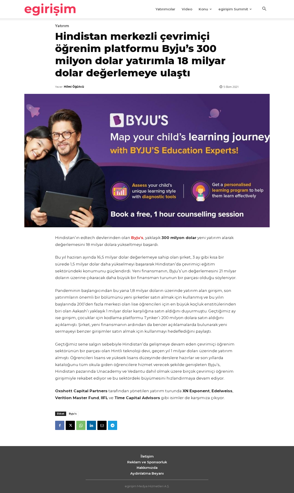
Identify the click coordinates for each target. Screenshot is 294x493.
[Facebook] (59, 425)
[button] (264, 9)
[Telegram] (112, 425)
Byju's (73, 413)
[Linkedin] (91, 425)
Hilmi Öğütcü (74, 86)
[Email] (102, 425)
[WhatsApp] (80, 425)
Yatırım (62, 26)
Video (187, 9)
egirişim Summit (233, 9)
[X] (70, 425)
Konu (203, 9)
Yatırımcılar (165, 9)
